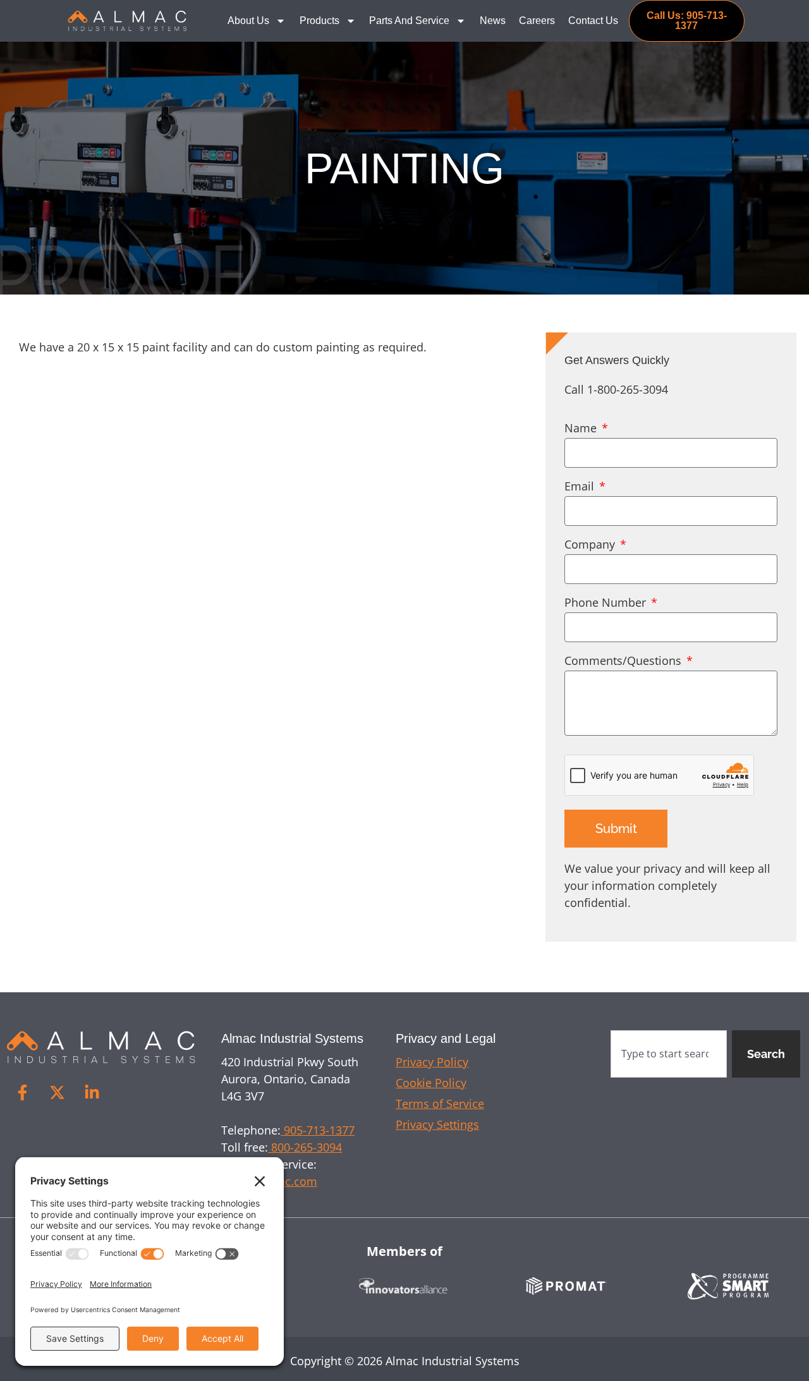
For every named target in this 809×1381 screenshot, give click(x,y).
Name (582, 428)
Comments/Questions (624, 661)
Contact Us (593, 20)
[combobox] (669, 1054)
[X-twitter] (57, 1093)
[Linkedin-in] (91, 1093)
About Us (248, 20)
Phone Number (606, 603)
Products (319, 20)
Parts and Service (409, 20)
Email (580, 487)
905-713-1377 (318, 1130)
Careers (537, 20)
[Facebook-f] (22, 1093)
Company (591, 545)
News (493, 20)
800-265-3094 (305, 1147)
